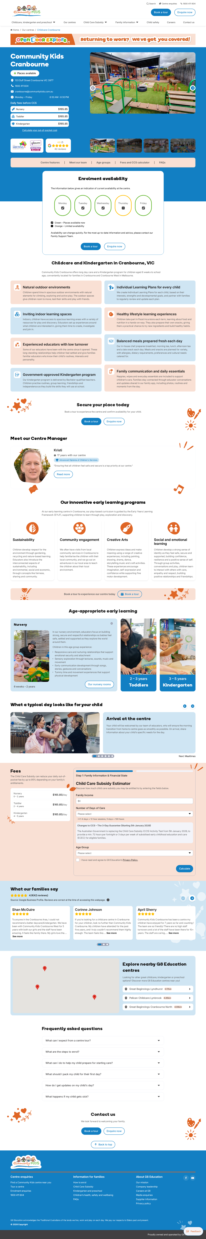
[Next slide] (192, 898)
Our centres (28, 29)
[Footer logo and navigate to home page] (26, 1161)
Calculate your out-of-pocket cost (39, 130)
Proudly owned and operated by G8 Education (171, 1234)
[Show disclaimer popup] (108, 900)
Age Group (82, 847)
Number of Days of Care (90, 808)
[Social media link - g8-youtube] (192, 1178)
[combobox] (134, 814)
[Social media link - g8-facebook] (186, 1178)
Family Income (84, 795)
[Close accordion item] (111, 623)
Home (16, 29)
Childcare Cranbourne (48, 29)
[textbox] (134, 814)
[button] (93, 88)
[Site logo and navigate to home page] (54, 10)
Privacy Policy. (130, 860)
